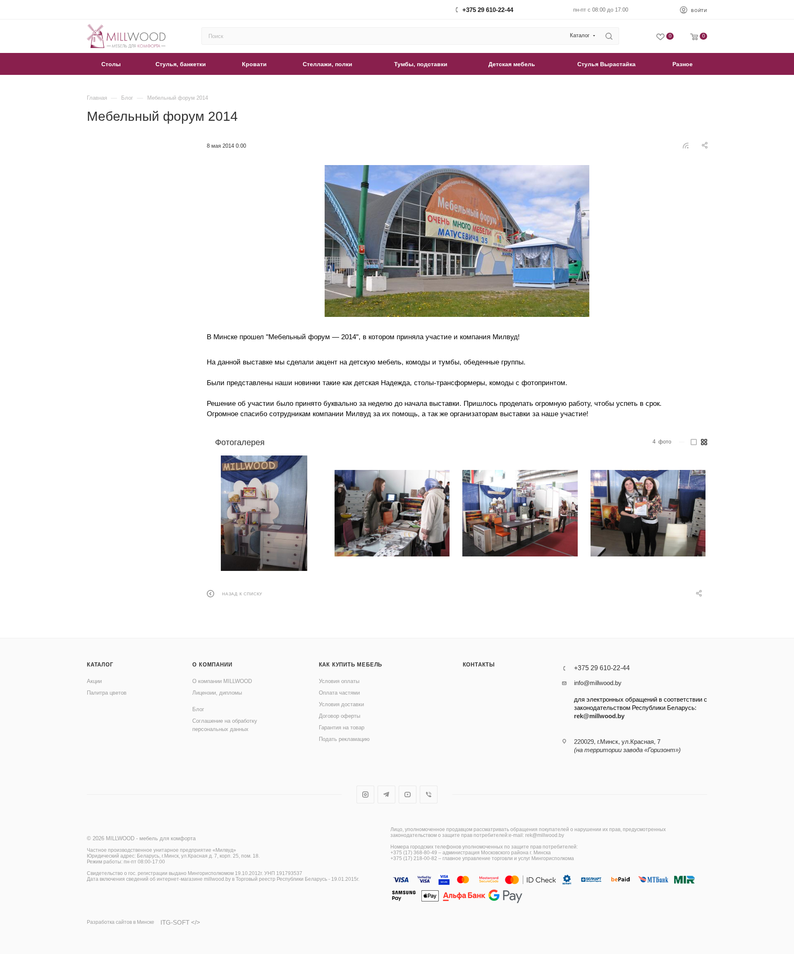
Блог (198, 709)
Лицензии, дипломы (217, 693)
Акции (94, 681)
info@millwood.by (598, 682)
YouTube (407, 794)
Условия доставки (341, 704)
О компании (212, 665)
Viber (429, 794)
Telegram (386, 794)
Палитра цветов (107, 693)
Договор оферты (339, 716)
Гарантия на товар (341, 727)
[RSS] (686, 145)
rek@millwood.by (599, 715)
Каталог (100, 665)
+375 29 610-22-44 (487, 9)
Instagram (365, 794)
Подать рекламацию (344, 739)
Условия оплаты (339, 681)
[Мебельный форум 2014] (457, 241)
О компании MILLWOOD (222, 681)
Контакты (479, 665)
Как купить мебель (351, 665)
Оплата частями (339, 693)
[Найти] (609, 36)
